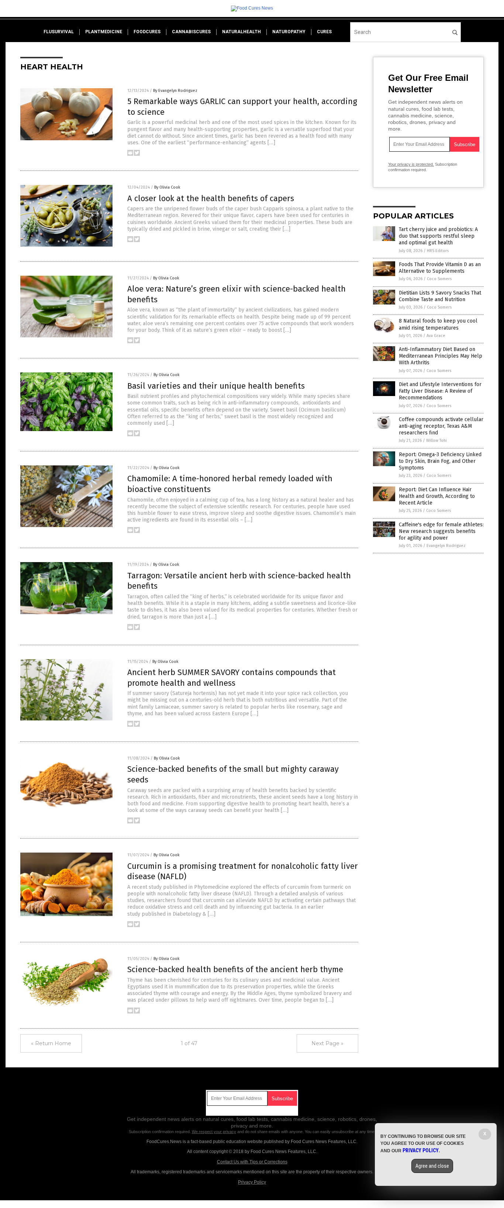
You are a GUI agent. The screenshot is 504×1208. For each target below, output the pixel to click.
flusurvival (59, 31)
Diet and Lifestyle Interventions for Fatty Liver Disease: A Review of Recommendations (440, 391)
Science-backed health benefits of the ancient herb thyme (235, 969)
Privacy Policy (252, 1182)
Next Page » (327, 1043)
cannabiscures (191, 31)
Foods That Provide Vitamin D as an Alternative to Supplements (440, 267)
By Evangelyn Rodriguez (175, 90)
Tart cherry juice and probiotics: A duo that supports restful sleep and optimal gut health (438, 236)
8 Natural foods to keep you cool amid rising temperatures (438, 324)
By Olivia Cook (167, 187)
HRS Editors (438, 250)
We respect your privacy (214, 1131)
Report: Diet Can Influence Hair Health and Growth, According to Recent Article (437, 496)
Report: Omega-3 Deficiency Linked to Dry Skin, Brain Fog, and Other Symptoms (440, 461)
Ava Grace (436, 335)
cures (324, 31)
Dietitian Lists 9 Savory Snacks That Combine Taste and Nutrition (440, 296)
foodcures (147, 31)
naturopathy (288, 31)
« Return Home (51, 1043)
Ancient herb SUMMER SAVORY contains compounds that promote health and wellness (231, 677)
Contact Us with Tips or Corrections (252, 1161)
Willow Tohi (436, 440)
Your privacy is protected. (411, 164)
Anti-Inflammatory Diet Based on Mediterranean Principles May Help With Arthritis (440, 356)
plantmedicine (103, 31)
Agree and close (432, 1166)
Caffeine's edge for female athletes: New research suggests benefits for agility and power (441, 531)
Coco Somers (439, 278)
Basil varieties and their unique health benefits (216, 386)
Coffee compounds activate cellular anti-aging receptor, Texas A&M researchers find (441, 426)
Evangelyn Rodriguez (446, 545)
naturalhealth (241, 31)
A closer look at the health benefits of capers (210, 198)
